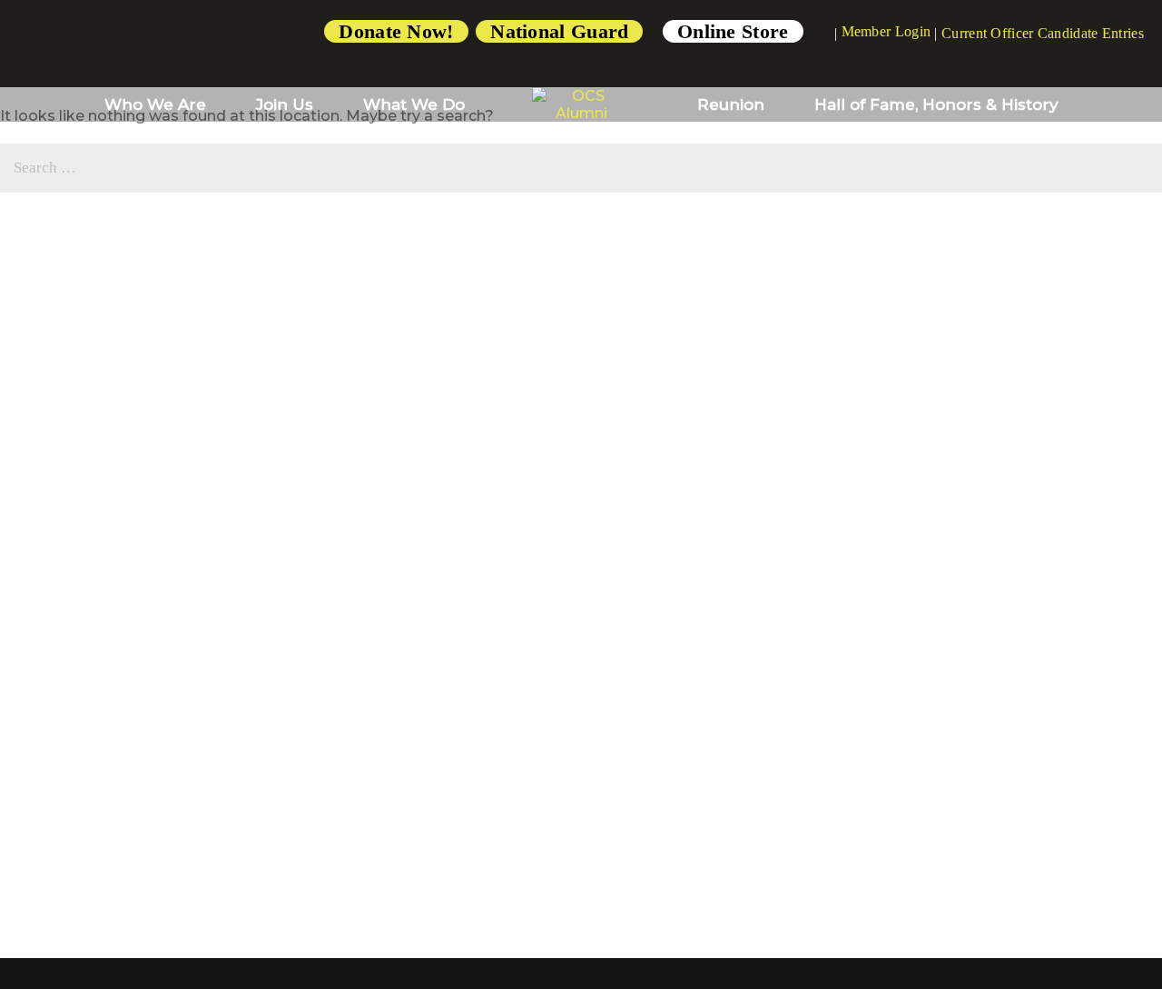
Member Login (886, 31)
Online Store (733, 31)
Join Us (284, 104)
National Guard (559, 31)
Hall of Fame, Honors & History (936, 104)
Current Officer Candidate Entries (1042, 33)
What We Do (414, 104)
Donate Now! (396, 31)
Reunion (730, 104)
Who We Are (155, 104)
